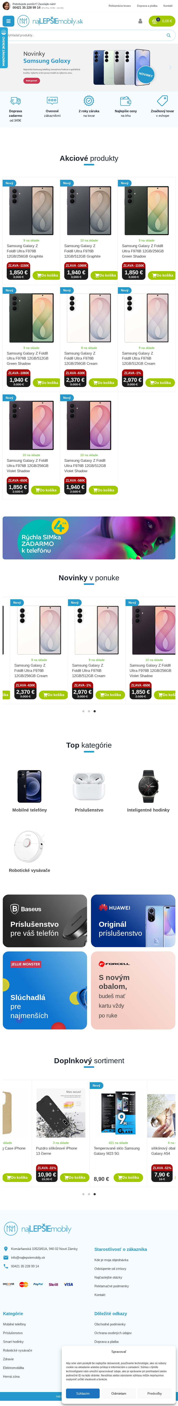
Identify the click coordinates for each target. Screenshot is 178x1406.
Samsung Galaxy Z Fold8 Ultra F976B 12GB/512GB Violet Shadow (85, 465)
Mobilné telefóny (14, 1324)
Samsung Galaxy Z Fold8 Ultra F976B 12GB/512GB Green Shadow (27, 358)
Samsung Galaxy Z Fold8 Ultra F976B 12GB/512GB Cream (138, 358)
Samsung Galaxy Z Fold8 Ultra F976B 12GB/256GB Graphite (25, 251)
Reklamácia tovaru (120, 5)
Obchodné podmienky (110, 1324)
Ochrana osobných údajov (113, 1333)
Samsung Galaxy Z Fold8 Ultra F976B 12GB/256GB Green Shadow (143, 251)
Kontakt (167, 5)
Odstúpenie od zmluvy (110, 1268)
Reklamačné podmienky (111, 1286)
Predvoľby (154, 1393)
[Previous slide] (7, 67)
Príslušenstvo (13, 1333)
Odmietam (118, 1393)
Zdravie (8, 1359)
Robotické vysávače (17, 1350)
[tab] (83, 711)
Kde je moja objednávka (111, 1260)
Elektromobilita (13, 1368)
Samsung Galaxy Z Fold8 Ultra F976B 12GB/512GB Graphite (82, 251)
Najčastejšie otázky (108, 1277)
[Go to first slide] (170, 67)
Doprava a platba (147, 5)
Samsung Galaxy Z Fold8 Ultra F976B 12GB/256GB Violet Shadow (27, 465)
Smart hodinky (13, 1341)
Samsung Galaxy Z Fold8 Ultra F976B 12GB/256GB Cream (80, 358)
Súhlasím (83, 1393)
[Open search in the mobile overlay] (89, 35)
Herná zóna (11, 1376)
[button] (8, 21)
